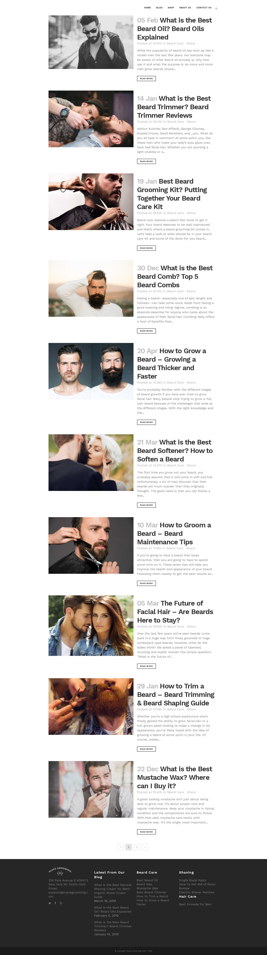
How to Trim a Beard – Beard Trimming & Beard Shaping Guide (175, 694)
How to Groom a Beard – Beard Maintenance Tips (174, 533)
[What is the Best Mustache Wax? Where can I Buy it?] (91, 789)
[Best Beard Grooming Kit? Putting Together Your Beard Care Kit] (91, 201)
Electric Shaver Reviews (196, 892)
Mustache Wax (147, 888)
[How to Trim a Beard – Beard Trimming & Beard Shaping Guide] (91, 706)
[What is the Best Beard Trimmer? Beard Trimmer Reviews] (91, 119)
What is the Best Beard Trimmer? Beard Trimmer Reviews (174, 106)
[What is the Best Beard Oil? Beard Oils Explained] (91, 40)
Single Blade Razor (193, 880)
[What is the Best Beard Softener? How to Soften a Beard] (91, 462)
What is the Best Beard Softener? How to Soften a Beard (175, 450)
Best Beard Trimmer (151, 892)
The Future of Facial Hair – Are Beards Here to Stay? (175, 611)
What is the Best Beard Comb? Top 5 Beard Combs (175, 276)
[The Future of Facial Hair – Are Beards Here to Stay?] (91, 625)
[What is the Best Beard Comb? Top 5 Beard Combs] (91, 288)
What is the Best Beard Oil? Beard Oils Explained (174, 28)
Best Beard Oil (147, 880)
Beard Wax (144, 884)
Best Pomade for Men (195, 904)
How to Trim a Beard (152, 896)
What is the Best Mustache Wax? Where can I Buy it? (174, 777)
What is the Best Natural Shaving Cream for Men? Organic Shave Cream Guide (112, 891)
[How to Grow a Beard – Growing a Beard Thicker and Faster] (91, 371)
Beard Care (175, 43)
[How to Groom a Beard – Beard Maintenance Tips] (91, 545)
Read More (146, 78)
